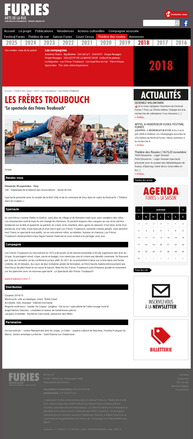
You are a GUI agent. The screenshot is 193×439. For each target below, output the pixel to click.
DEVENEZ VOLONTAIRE (149, 103)
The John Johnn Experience (73, 65)
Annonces (136, 36)
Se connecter (181, 389)
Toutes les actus (143, 180)
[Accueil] (27, 24)
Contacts (183, 374)
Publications (44, 31)
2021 (87, 43)
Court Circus (85, 36)
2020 (106, 43)
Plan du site (182, 382)
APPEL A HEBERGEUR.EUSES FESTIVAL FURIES (159, 125)
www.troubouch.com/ (16, 278)
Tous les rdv (141, 270)
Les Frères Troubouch (72, 61)
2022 (68, 43)
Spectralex (51, 65)
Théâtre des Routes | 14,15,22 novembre (160, 152)
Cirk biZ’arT (83, 54)
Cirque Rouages (112, 54)
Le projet (25, 31)
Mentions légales (179, 386)
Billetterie (139, 321)
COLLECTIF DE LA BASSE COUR (81, 57)
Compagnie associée (124, 31)
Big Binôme (70, 54)
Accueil (9, 31)
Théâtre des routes (111, 36)
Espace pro (182, 378)
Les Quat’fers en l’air (97, 61)
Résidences (65, 31)
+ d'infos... (140, 117)
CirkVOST (97, 54)
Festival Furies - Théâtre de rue (26, 36)
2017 (162, 43)
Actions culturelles (91, 31)
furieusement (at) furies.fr (56, 382)
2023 (49, 43)
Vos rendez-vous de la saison (21, 50)
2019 (124, 43)
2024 (30, 43)
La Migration (51, 61)
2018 (143, 43)
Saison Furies (62, 36)
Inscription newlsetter (145, 278)
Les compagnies (48, 90)
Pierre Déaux (117, 61)
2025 (11, 43)
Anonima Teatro (53, 54)
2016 (181, 43)
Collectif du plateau (110, 57)
